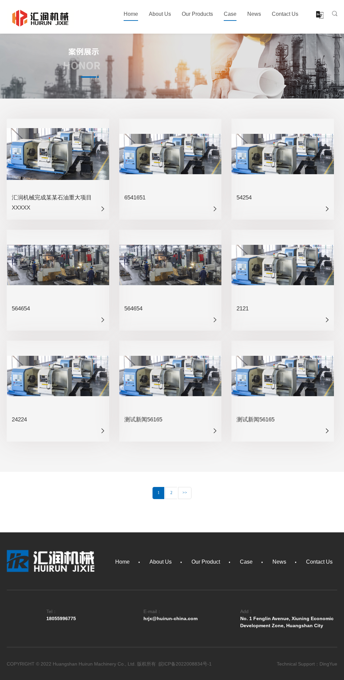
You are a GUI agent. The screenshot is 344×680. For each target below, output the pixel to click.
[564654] (58, 264)
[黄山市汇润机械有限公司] (40, 17)
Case (230, 14)
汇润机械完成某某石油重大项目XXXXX (52, 202)
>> (184, 492)
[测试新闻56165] (170, 375)
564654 (21, 308)
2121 (242, 308)
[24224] (58, 375)
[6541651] (170, 153)
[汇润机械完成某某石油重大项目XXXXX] (58, 153)
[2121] (282, 264)
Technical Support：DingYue (307, 664)
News (254, 14)
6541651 (134, 197)
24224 (19, 419)
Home (131, 14)
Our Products (197, 14)
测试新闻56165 (143, 419)
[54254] (282, 153)
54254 (244, 197)
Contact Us (285, 14)
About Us (160, 14)
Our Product (205, 562)
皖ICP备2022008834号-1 (185, 664)
